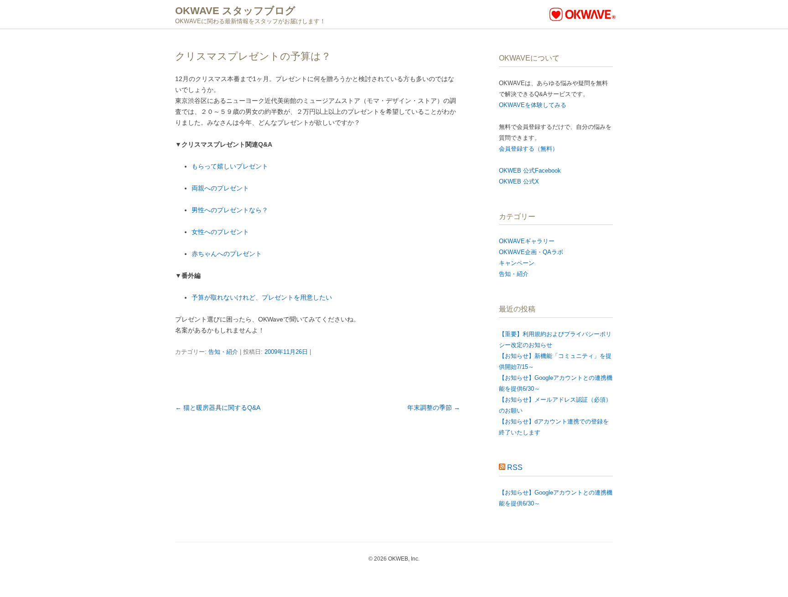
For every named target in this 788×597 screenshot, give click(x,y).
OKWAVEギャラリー (527, 241)
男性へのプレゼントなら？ (230, 210)
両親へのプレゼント (220, 188)
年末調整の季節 (433, 407)
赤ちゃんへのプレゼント (227, 253)
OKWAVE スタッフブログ (235, 10)
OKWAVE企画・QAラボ (531, 252)
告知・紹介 (223, 351)
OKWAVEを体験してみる (532, 105)
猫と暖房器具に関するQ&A (217, 407)
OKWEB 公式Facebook (530, 170)
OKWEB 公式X (519, 181)
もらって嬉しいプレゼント (230, 166)
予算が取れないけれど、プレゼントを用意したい (262, 297)
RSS (515, 467)
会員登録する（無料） (528, 148)
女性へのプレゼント (220, 231)
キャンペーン (516, 263)
